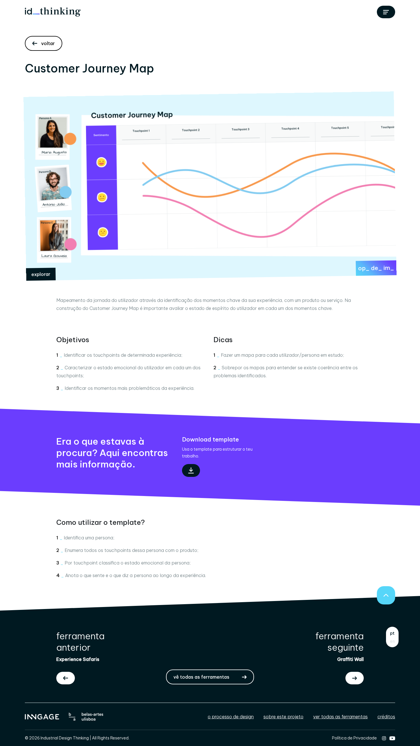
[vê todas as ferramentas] (386, 12)
